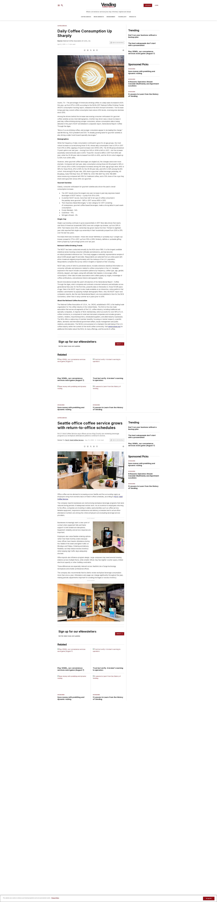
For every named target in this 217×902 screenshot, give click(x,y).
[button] (58, 5)
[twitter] (91, 50)
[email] (97, 50)
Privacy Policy (55, 898)
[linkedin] (88, 50)
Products (132, 16)
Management (111, 16)
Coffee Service (86, 16)
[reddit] (94, 50)
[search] (62, 5)
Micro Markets (99, 16)
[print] (123, 50)
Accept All (208, 898)
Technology (122, 16)
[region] (108, 898)
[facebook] (85, 50)
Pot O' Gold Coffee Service (74, 440)
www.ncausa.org (114, 326)
